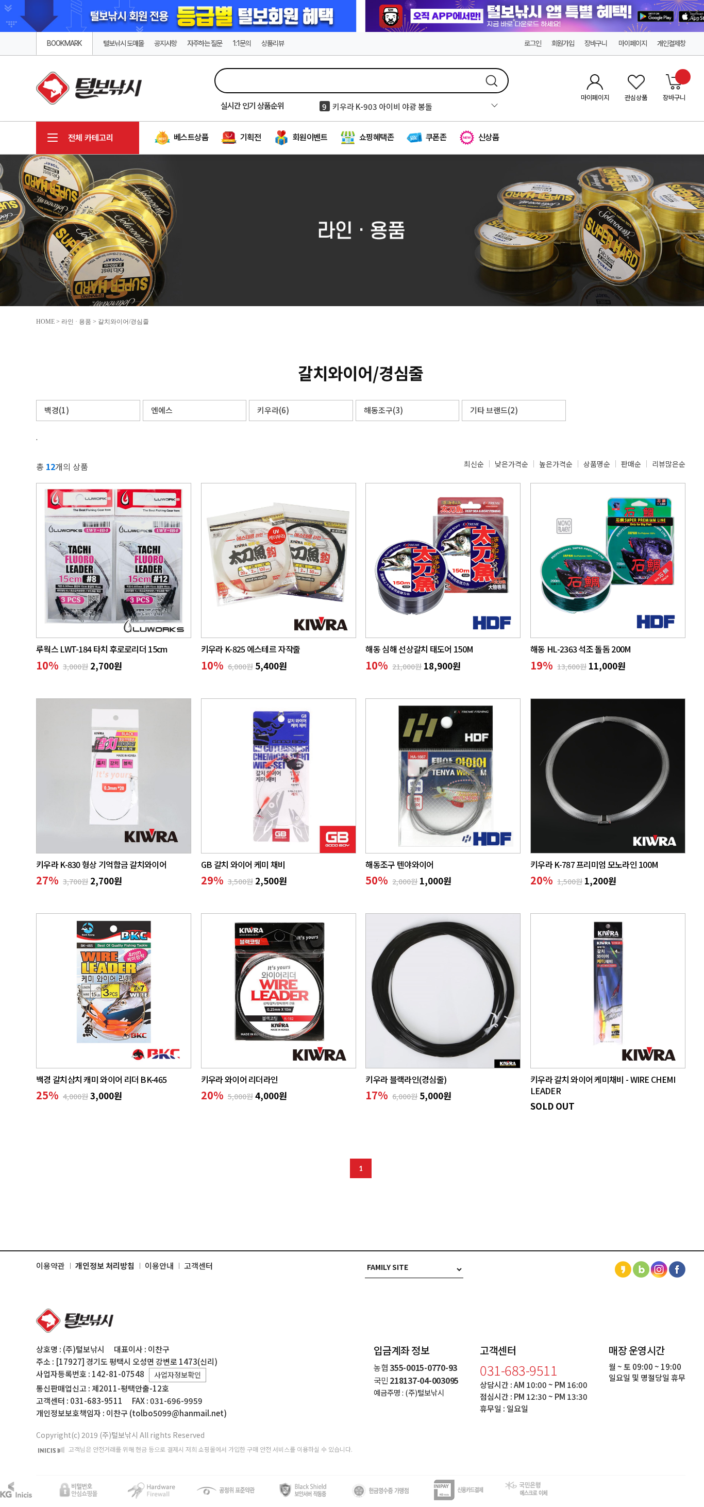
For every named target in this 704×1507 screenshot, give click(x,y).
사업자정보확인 (177, 1374)
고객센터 (198, 1266)
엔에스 (162, 410)
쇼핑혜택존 (375, 137)
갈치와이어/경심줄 (123, 321)
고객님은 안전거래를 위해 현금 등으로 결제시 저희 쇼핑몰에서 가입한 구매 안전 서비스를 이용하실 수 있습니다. (210, 1449)
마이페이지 (632, 43)
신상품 (487, 137)
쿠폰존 (435, 137)
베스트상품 (190, 137)
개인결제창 (671, 43)
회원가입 (562, 43)
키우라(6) (273, 410)
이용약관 (50, 1266)
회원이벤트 (309, 137)
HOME (45, 321)
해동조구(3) (383, 410)
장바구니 (596, 43)
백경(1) (56, 410)
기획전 (249, 137)
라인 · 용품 (76, 321)
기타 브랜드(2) (494, 410)
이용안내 (159, 1266)
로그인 (532, 43)
